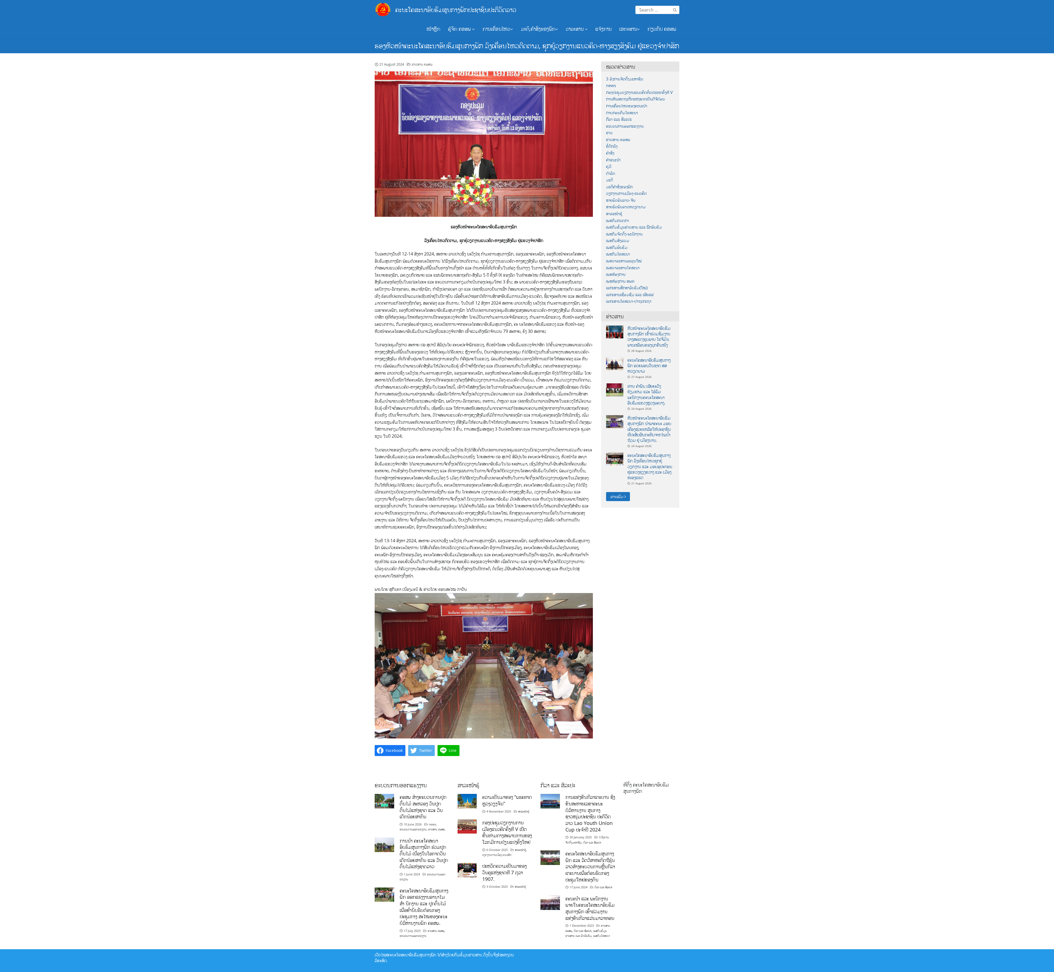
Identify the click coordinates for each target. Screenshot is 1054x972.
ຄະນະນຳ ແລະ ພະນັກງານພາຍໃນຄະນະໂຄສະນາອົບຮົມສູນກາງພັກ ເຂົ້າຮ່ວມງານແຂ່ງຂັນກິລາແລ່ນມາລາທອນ (590, 908)
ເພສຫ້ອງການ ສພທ (620, 281)
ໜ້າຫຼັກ (433, 28)
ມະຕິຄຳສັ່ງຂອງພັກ (619, 187)
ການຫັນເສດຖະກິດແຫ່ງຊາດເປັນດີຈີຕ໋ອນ (635, 99)
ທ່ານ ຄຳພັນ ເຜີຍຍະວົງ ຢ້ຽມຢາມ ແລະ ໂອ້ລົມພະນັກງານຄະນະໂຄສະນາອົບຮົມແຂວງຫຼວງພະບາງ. (646, 394)
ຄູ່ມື (608, 166)
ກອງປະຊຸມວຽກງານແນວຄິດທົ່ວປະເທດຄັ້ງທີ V (639, 92)
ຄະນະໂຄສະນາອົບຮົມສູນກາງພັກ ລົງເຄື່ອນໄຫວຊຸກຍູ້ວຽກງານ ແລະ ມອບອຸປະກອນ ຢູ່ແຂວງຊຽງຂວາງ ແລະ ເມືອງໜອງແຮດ (649, 466)
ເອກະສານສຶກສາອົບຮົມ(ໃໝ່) (626, 288)
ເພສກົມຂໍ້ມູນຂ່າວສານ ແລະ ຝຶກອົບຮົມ (634, 227)
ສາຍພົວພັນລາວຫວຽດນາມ (626, 207)
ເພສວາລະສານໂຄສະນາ (623, 268)
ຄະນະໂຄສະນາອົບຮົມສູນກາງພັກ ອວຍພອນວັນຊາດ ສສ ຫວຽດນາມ (649, 365)
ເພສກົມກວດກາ (617, 220)
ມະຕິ (609, 180)
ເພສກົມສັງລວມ (617, 240)
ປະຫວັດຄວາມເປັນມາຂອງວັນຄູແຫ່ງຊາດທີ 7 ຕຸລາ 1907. (504, 872)
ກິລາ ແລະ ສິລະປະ (619, 119)
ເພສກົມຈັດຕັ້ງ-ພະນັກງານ (624, 234)
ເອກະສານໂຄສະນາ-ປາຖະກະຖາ (628, 301)
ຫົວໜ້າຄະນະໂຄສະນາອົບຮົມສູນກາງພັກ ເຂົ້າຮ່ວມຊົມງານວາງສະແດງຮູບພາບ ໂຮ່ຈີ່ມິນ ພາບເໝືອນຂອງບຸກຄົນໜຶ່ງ (649, 336)
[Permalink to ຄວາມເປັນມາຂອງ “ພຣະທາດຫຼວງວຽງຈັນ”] (467, 800)
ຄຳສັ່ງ (610, 153)
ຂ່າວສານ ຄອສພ (422, 64)
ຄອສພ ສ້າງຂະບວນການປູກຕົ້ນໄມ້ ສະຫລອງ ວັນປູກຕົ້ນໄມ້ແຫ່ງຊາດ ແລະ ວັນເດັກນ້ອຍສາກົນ (423, 807)
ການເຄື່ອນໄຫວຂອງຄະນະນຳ (626, 106)
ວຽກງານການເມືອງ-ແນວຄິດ (626, 193)
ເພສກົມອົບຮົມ (616, 247)
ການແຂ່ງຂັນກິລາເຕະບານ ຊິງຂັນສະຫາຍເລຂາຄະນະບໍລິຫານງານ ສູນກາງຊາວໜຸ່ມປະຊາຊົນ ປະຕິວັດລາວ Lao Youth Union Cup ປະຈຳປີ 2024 (590, 813)
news (611, 85)
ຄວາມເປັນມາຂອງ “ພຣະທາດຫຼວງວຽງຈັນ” (507, 800)
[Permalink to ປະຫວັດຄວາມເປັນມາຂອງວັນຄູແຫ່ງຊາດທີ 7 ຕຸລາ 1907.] (467, 869)
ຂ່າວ (609, 133)
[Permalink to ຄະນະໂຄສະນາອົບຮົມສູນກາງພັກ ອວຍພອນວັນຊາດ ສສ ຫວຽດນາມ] (614, 363)
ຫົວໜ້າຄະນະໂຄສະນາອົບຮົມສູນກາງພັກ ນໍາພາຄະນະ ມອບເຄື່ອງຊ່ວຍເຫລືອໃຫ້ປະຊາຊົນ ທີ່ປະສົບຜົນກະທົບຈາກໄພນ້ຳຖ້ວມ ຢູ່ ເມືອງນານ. (649, 429)
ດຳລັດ (610, 173)
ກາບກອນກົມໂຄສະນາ (622, 113)
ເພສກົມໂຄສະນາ (618, 254)
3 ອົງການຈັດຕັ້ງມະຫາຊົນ (624, 79)
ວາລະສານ (575, 28)
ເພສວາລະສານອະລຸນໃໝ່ (624, 261)
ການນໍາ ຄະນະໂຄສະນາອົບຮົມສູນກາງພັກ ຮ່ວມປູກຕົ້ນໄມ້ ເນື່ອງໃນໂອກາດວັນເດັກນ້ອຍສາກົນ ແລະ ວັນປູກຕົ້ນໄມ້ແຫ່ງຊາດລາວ (424, 853)
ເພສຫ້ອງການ (616, 274)
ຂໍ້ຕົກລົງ (612, 146)
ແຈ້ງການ (603, 28)
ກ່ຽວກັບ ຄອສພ (661, 28)
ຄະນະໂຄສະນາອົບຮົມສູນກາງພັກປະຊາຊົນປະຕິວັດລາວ (455, 9)
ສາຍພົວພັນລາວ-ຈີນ (620, 200)
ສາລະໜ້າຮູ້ (614, 214)
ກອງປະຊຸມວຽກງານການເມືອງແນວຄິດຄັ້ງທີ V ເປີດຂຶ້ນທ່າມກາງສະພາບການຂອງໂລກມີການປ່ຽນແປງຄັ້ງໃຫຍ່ (507, 832)
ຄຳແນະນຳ (613, 160)
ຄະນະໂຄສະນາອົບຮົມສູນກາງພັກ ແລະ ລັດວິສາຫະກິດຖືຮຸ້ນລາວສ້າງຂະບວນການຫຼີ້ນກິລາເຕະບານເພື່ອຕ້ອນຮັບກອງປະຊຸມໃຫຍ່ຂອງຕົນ (590, 866)
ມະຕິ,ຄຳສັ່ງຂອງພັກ (538, 28)
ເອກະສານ (628, 28)
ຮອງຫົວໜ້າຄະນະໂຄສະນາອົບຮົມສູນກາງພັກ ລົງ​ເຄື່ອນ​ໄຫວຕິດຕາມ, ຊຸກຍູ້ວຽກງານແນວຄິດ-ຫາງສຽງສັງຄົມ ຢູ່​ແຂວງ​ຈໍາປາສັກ (527, 45)
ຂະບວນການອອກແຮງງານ (625, 126)
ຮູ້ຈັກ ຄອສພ (460, 28)
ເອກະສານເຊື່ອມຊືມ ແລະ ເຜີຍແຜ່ (630, 294)
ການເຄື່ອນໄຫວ (496, 28)
